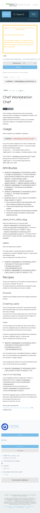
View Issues (20, 450)
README (6, 90)
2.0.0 (19, 63)
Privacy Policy (31, 506)
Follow (21, 67)
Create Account (24, 5)
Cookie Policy (11, 507)
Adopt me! (20, 435)
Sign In (35, 5)
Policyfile (6, 77)
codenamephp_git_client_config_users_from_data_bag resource (17, 407)
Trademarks (9, 501)
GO (33, 14)
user (11, 150)
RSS (5, 56)
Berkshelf (12, 77)
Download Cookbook (20, 480)
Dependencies (12, 90)
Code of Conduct (7, 506)
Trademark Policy (20, 507)
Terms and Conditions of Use (19, 506)
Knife (18, 77)
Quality (20, 90)
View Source (20, 446)
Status (28, 507)
